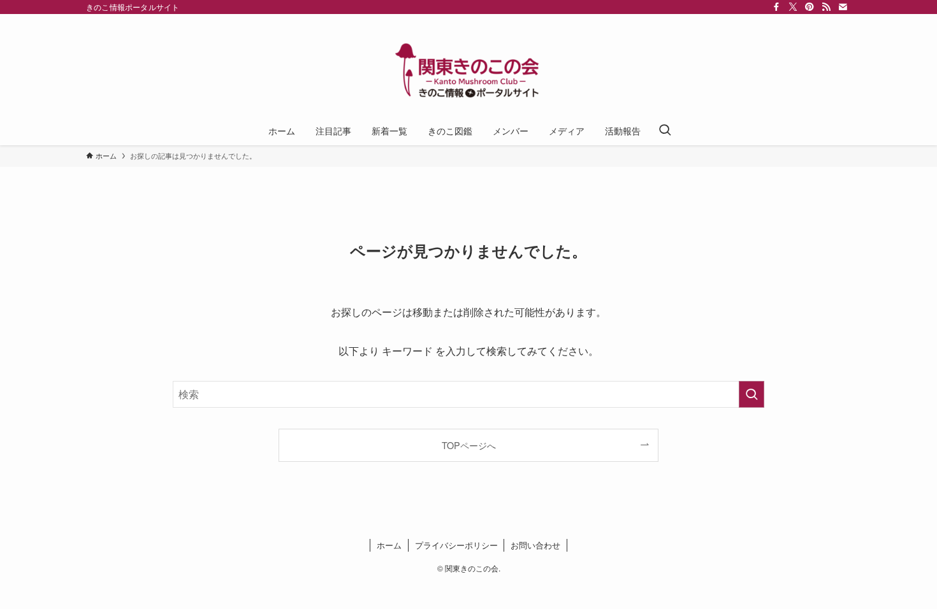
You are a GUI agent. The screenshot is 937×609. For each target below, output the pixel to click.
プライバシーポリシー (456, 545)
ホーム (389, 545)
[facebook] (776, 7)
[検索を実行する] (751, 394)
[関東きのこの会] (468, 67)
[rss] (826, 7)
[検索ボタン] (665, 130)
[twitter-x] (793, 7)
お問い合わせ (535, 545)
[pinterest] (809, 7)
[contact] (842, 7)
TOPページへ (469, 445)
